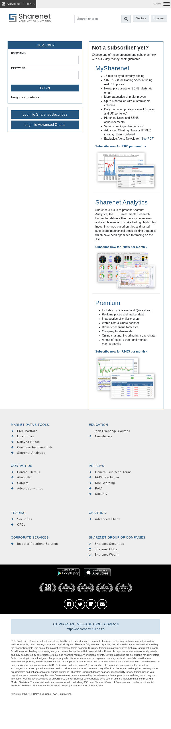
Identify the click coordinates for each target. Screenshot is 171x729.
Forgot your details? (25, 97)
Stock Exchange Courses (111, 431)
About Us (24, 477)
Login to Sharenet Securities (44, 114)
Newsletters (104, 436)
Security (101, 493)
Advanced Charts (108, 519)
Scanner (159, 18)
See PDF (147, 138)
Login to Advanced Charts (44, 125)
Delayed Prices (28, 442)
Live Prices (25, 436)
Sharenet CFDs (106, 549)
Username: (18, 53)
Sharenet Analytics (121, 202)
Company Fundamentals (35, 447)
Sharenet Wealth (107, 554)
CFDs (21, 524)
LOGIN (157, 3)
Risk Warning (105, 483)
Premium (107, 302)
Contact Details (28, 472)
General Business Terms (113, 472)
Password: (18, 68)
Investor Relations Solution (37, 543)
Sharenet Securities (109, 543)
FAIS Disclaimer (107, 477)
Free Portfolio (27, 431)
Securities (24, 519)
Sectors (141, 18)
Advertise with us (30, 488)
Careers (23, 483)
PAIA (99, 488)
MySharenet (112, 68)
